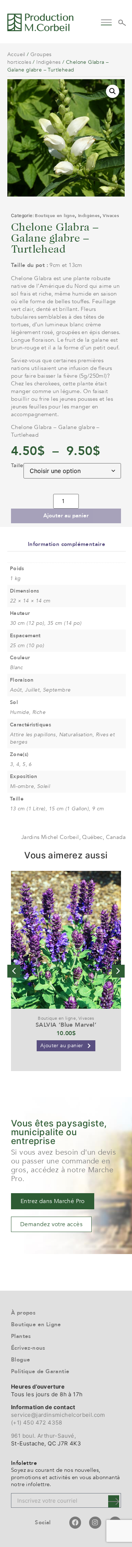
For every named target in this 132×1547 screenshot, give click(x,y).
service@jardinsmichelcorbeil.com (58, 1414)
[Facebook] (75, 1522)
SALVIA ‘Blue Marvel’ (66, 1025)
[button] (106, 21)
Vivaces (111, 216)
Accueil (16, 54)
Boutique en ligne (55, 216)
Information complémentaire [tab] (66, 544)
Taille (17, 465)
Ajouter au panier (66, 515)
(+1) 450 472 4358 (36, 1422)
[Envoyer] (113, 1501)
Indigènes (48, 62)
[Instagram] (95, 1522)
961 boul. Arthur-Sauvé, (43, 1435)
